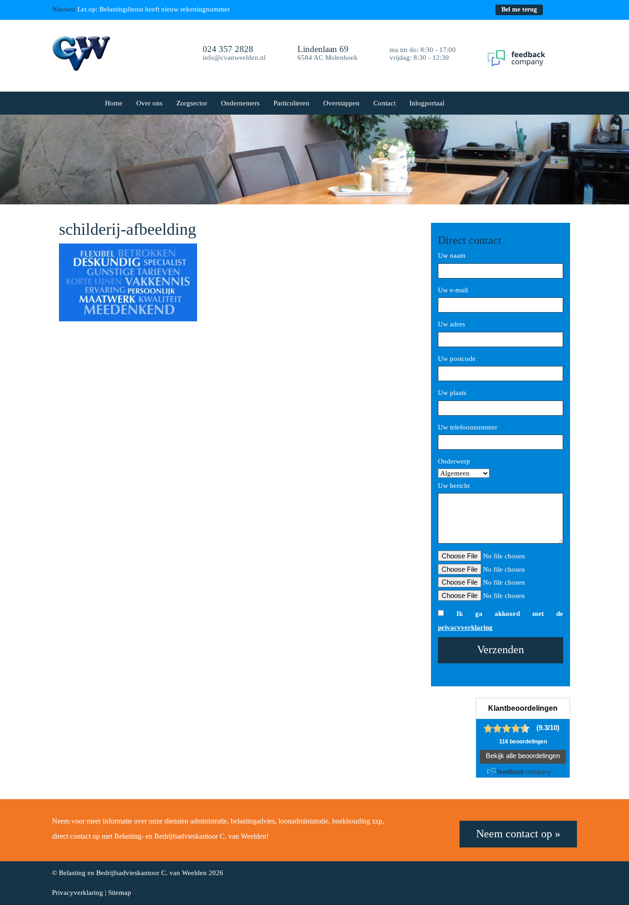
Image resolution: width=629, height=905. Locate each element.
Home (113, 103)
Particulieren (291, 103)
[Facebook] (554, 9)
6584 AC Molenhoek (327, 53)
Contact (384, 103)
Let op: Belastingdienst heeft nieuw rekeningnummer (153, 9)
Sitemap (119, 892)
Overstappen (341, 103)
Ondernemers (240, 103)
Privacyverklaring (77, 892)
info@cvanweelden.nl (234, 57)
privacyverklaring (465, 627)
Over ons (149, 103)
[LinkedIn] (571, 9)
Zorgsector (191, 103)
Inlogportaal (426, 103)
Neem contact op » (518, 834)
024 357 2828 (228, 49)
